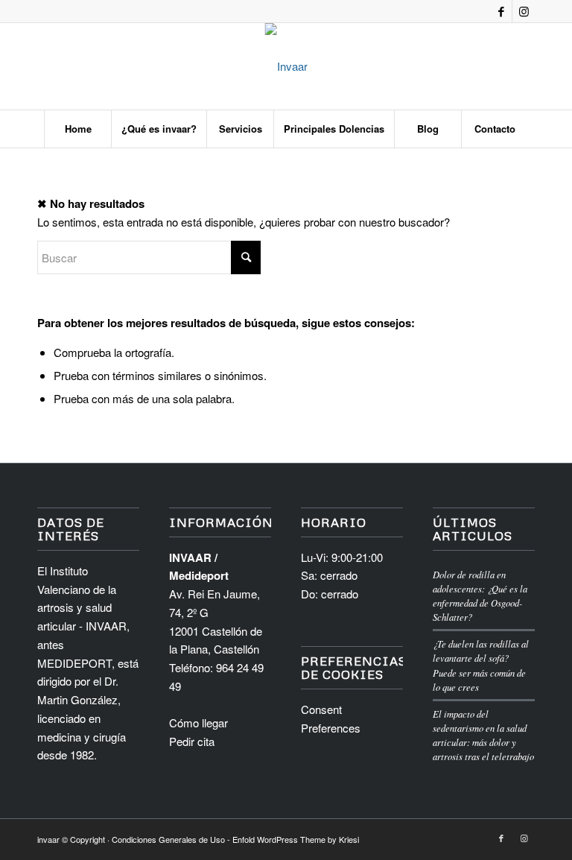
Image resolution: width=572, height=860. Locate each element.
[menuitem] (77, 129)
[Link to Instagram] (523, 11)
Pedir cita (191, 741)
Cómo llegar (198, 722)
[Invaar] (286, 66)
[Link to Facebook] (501, 11)
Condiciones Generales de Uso (168, 839)
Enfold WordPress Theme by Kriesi (295, 839)
